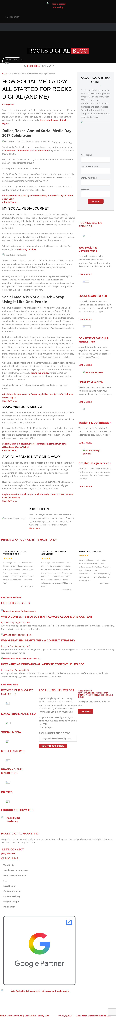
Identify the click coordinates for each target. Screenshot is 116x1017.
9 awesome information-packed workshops (27, 150)
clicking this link (27, 249)
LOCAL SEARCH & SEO (93, 296)
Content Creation (12, 891)
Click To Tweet (9, 202)
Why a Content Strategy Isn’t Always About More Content (46, 616)
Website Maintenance (14, 875)
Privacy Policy (15, 1015)
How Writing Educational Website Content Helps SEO (42, 664)
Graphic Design (11, 901)
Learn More (86, 711)
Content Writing (11, 896)
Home (4, 74)
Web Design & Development (88, 249)
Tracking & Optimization (95, 422)
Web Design (9, 865)
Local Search (9, 886)
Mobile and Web (13, 751)
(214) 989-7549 (8, 853)
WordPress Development (16, 870)
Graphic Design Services (95, 463)
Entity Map (43, 1015)
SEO (5, 880)
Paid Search (9, 906)
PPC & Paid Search (91, 382)
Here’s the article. (39, 372)
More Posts (34, 528)
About (3, 1015)
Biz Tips (6, 792)
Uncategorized (8, 104)
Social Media (11, 732)
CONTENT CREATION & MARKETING (94, 339)
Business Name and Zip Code (54, 733)
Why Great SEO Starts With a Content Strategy (38, 640)
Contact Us (30, 1015)
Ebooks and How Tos (17, 809)
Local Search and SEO (18, 713)
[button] (112, 17)
